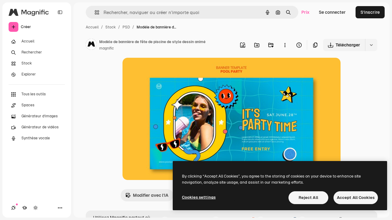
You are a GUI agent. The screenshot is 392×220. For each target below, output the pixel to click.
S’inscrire (370, 12)
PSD (126, 27)
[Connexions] (13, 208)
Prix (305, 12)
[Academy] (24, 208)
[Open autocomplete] (94, 12)
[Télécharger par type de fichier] (371, 45)
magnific (106, 48)
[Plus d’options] (285, 45)
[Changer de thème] (35, 208)
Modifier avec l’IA (150, 195)
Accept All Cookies (356, 197)
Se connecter (332, 12)
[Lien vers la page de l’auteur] (91, 45)
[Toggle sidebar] (60, 12)
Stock (110, 27)
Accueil (92, 27)
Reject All (308, 197)
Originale (163, 69)
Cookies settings (199, 197)
